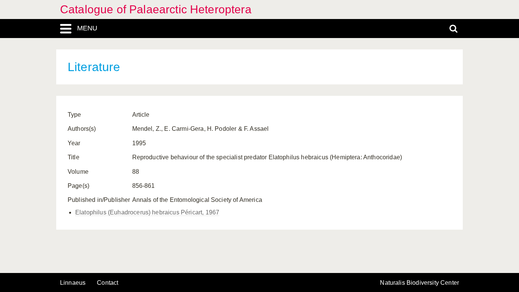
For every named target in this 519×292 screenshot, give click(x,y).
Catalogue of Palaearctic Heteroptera (156, 9)
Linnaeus (72, 283)
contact (107, 282)
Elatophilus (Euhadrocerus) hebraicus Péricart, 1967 (147, 212)
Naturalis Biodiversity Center (419, 283)
